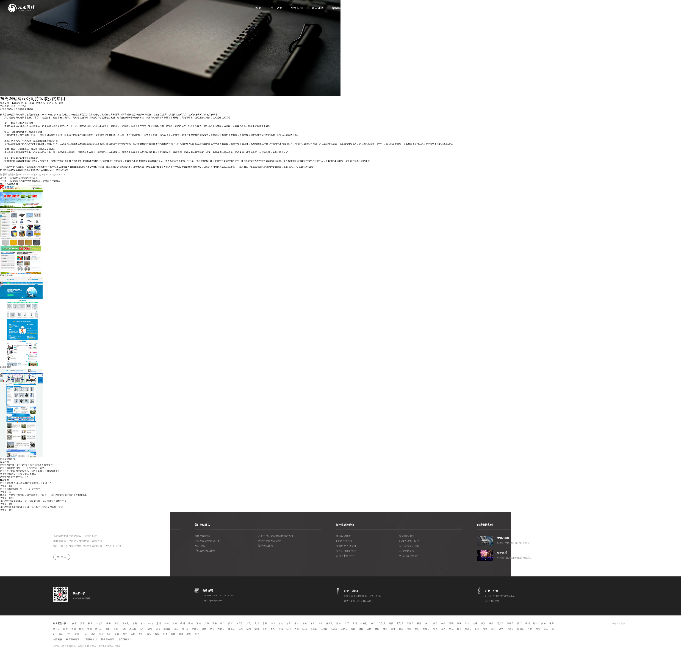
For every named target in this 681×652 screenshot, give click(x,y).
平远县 (510, 629)
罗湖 (206, 623)
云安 (116, 629)
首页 (13, 106)
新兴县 (98, 629)
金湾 (165, 634)
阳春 (65, 629)
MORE (60, 557)
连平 (69, 634)
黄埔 (393, 629)
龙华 (142, 629)
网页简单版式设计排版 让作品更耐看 (18, 474)
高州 (109, 634)
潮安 (435, 623)
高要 (391, 623)
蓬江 (361, 629)
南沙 (427, 623)
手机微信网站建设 (205, 550)
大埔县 (125, 623)
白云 (477, 629)
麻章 (385, 629)
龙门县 (400, 623)
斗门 (272, 623)
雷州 (354, 623)
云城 (280, 629)
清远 (409, 629)
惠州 (158, 623)
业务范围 (297, 8)
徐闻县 (195, 629)
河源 (530, 629)
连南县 (344, 629)
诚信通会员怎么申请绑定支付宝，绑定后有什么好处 (35, 180)
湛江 (176, 629)
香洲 (182, 623)
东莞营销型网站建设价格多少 (24, 177)
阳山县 (520, 629)
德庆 (149, 634)
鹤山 (150, 623)
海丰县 (185, 629)
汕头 (443, 629)
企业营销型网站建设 (269, 541)
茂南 (214, 623)
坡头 (435, 629)
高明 (501, 629)
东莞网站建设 (152, 117)
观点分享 (317, 8)
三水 (85, 634)
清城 (174, 623)
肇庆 (459, 623)
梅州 (527, 623)
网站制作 (88, 117)
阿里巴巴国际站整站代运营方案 (276, 536)
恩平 (264, 623)
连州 (204, 629)
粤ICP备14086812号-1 (109, 646)
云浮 (346, 623)
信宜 (401, 629)
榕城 (280, 623)
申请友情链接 (618, 623)
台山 (89, 629)
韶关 (543, 623)
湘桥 (304, 623)
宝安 (493, 629)
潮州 (491, 623)
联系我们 (420, 8)
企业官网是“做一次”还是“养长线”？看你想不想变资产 (26, 465)
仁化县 (323, 629)
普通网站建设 (265, 546)
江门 (288, 629)
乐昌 (312, 623)
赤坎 (157, 634)
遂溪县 (231, 629)
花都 (123, 629)
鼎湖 (158, 629)
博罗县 (500, 623)
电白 (125, 634)
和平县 (510, 623)
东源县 (334, 629)
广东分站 (358, 8)
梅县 (189, 634)
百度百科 (379, 8)
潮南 (150, 629)
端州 (249, 629)
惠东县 (132, 629)
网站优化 (200, 546)
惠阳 (417, 629)
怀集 (166, 623)
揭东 (173, 634)
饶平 (197, 634)
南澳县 (329, 623)
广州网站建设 (90, 639)
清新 (134, 623)
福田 (90, 623)
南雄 (296, 623)
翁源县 (313, 629)
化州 (485, 629)
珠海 (551, 623)
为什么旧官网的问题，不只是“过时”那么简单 (22, 468)
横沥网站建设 (72, 639)
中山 (443, 623)
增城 (181, 634)
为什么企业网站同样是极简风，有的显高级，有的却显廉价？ (30, 471)
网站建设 (20, 114)
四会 (101, 634)
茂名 (108, 629)
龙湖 (77, 634)
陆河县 (410, 623)
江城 (304, 629)
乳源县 (221, 629)
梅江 (373, 623)
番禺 (272, 629)
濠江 (353, 629)
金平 (459, 629)
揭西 (93, 634)
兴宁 (74, 623)
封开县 (239, 623)
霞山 (61, 634)
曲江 (546, 629)
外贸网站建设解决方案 (207, 541)
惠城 (451, 629)
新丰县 (56, 629)
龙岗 (369, 629)
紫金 (142, 623)
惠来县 (468, 629)
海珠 (116, 623)
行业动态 (22, 106)
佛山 (377, 629)
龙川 (141, 634)
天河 (538, 629)
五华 (117, 634)
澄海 (81, 629)
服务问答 (399, 8)
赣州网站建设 (107, 639)
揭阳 (419, 623)
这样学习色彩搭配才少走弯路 (14, 477)
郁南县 (363, 623)
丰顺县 (99, 623)
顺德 (535, 623)
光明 (475, 623)
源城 (198, 623)
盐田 (264, 629)
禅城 (190, 623)
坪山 (73, 629)
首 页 (258, 8)
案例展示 (338, 8)
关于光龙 (276, 8)
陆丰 (467, 623)
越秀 (288, 623)
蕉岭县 (426, 629)
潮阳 (256, 629)
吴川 (256, 623)
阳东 (338, 623)
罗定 (249, 623)
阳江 (519, 623)
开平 (451, 623)
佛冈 (108, 623)
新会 (212, 629)
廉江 (483, 623)
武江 (222, 623)
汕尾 (133, 634)
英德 (296, 629)
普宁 (82, 623)
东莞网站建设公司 (9, 109)
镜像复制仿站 (202, 536)
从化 (320, 623)
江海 (241, 629)
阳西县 (167, 629)
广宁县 (382, 623)
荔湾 (230, 623)
